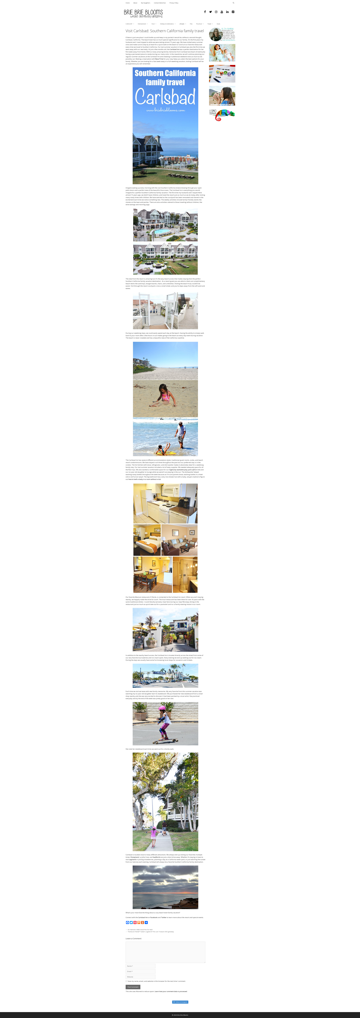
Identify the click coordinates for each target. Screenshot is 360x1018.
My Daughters (145, 3)
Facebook (153, 917)
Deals (218, 24)
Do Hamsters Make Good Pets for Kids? (140, 929)
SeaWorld (156, 857)
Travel (209, 24)
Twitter (163, 917)
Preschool (199, 24)
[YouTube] (221, 11)
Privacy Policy (174, 3)
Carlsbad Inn (174, 49)
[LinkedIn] (227, 11)
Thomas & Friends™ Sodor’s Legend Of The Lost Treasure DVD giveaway (151, 932)
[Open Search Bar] (233, 3)
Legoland (132, 859)
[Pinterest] (233, 11)
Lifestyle (182, 24)
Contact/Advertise (160, 3)
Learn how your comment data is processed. (171, 991)
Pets (191, 24)
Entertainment (142, 24)
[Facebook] (204, 11)
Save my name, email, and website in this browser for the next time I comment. (157, 981)
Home (128, 3)
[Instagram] (216, 11)
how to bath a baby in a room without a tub (145, 479)
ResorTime (159, 59)
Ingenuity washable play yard (180, 470)
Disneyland (134, 857)
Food (153, 24)
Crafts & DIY (129, 24)
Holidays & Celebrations (167, 24)
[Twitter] (210, 11)
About (135, 3)
